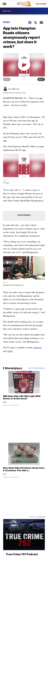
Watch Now (40, 4)
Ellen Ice (15, 89)
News (6, 22)
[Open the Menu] (4, 4)
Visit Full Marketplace (36, 368)
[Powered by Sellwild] (41, 517)
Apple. (10, 350)
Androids (37, 347)
